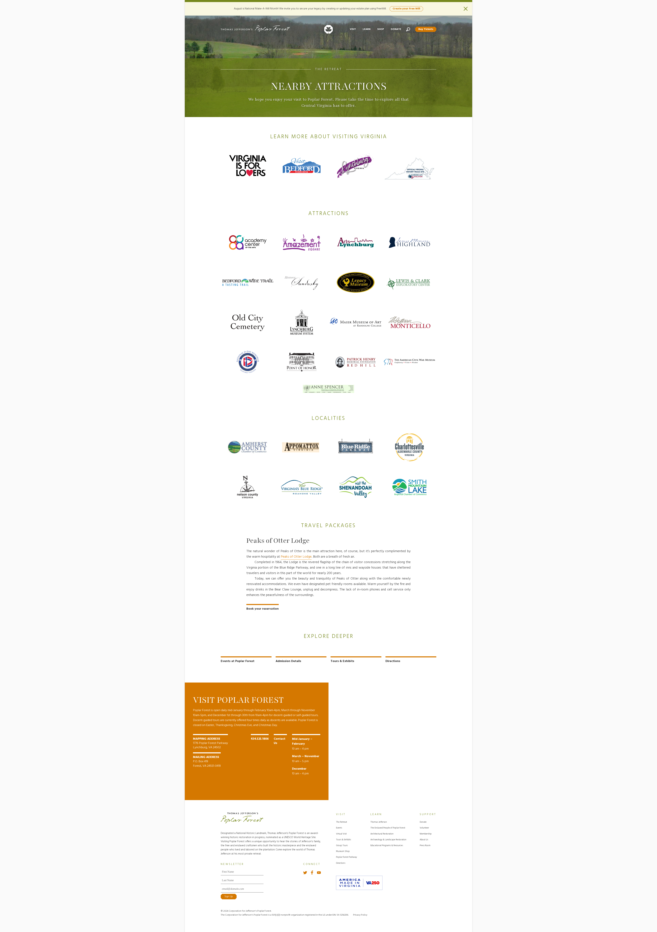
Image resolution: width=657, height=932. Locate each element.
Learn (366, 29)
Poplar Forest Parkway (346, 857)
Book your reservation (262, 608)
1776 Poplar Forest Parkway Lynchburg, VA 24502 (210, 743)
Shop (380, 29)
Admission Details (288, 661)
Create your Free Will (406, 9)
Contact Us (279, 741)
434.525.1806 (260, 738)
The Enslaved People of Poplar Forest (387, 828)
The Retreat (328, 69)
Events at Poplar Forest (237, 661)
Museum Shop (343, 851)
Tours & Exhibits (342, 661)
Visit (353, 29)
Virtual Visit (341, 834)
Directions (392, 661)
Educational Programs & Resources (386, 845)
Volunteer (424, 828)
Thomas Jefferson (378, 822)
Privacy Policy (360, 915)
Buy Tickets (425, 29)
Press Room (425, 845)
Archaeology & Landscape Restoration (388, 839)
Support (428, 814)
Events (339, 828)
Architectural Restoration (382, 834)
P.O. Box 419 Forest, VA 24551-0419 (207, 761)
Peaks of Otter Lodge (296, 557)
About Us (424, 839)
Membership (426, 834)
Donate (396, 29)
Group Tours (342, 845)
